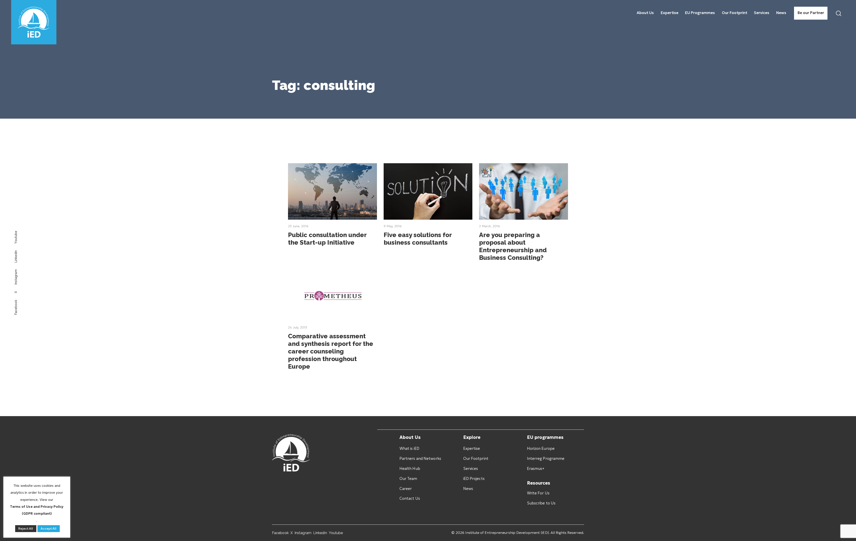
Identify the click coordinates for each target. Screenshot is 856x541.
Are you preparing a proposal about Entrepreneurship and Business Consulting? (513, 246)
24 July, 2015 (297, 327)
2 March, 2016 (489, 226)
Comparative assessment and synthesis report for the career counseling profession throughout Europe (330, 351)
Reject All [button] (25, 529)
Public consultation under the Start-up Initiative (327, 238)
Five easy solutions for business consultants (418, 238)
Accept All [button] (49, 529)
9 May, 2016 (393, 226)
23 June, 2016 (298, 226)
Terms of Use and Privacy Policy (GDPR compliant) (36, 510)
